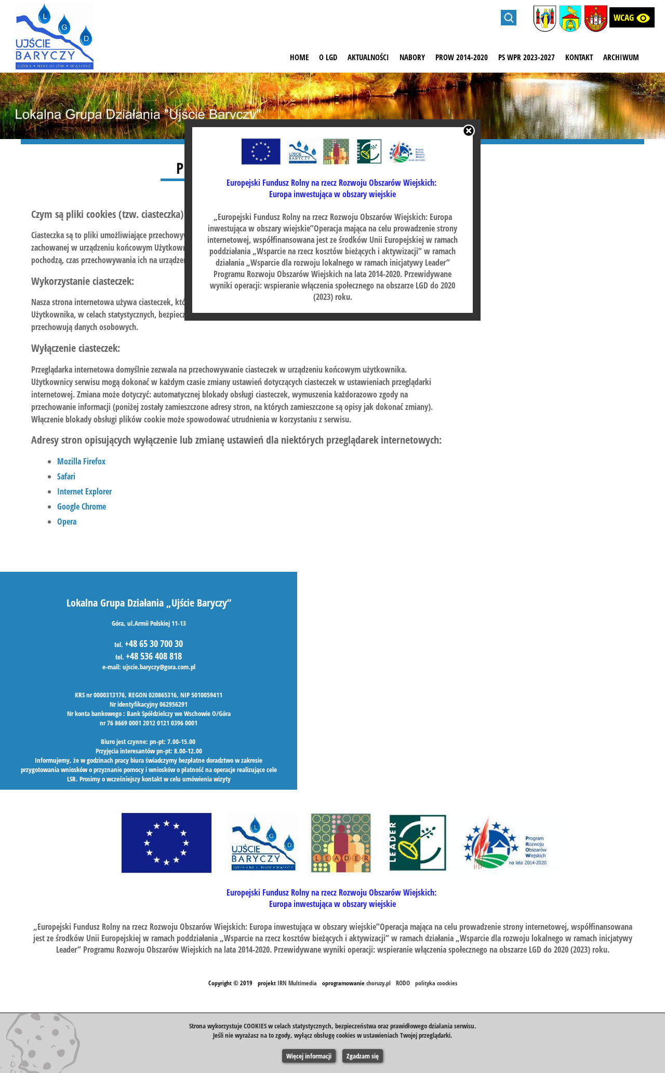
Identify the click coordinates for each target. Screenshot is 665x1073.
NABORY (412, 57)
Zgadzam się (363, 1056)
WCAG (632, 18)
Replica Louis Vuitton (236, 308)
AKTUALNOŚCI (368, 57)
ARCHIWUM (621, 57)
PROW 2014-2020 (461, 57)
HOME (299, 57)
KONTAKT (579, 57)
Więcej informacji (308, 1056)
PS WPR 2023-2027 (526, 57)
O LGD (328, 57)
